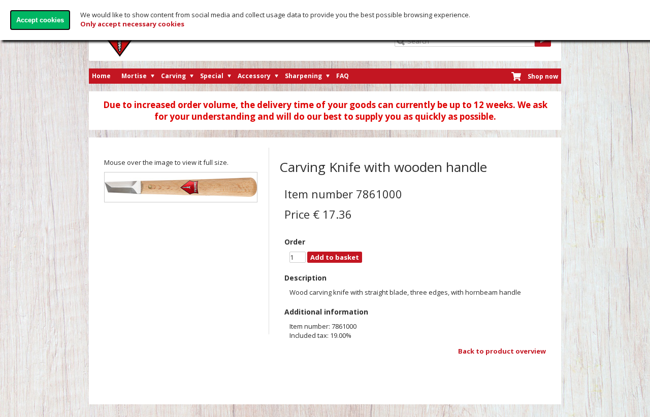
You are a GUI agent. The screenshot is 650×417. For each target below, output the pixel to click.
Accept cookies (40, 20)
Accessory (254, 76)
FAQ (342, 76)
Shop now (543, 76)
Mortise (134, 76)
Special (211, 76)
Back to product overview (502, 351)
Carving (173, 76)
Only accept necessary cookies (132, 23)
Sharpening (303, 76)
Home (101, 76)
